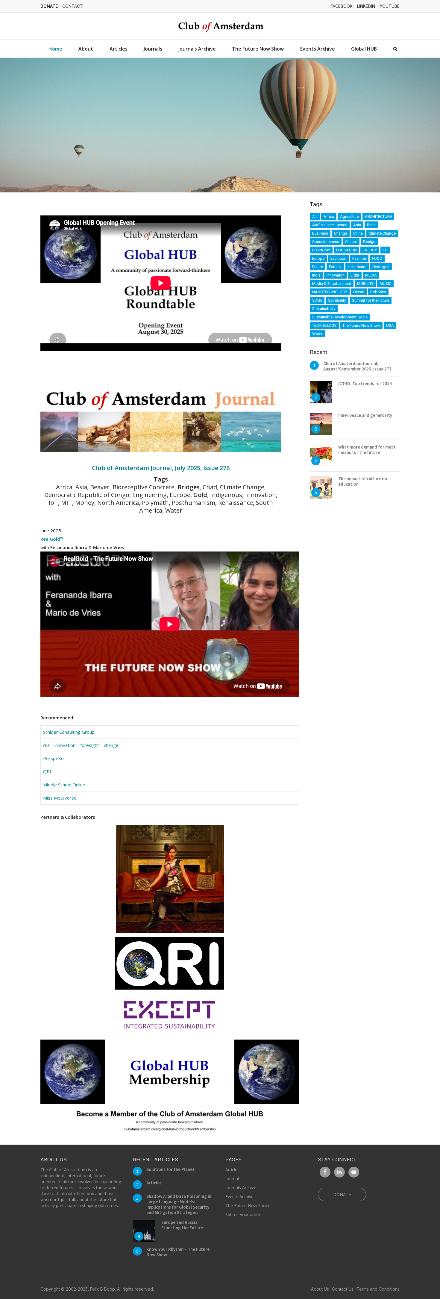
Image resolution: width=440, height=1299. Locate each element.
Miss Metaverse (60, 798)
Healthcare (357, 267)
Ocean (358, 292)
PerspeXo (53, 758)
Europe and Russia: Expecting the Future (182, 1224)
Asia (357, 225)
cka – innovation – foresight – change (81, 745)
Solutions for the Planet (170, 1169)
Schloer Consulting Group (69, 732)
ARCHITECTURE (378, 216)
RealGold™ (51, 539)
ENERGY (370, 250)
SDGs (317, 300)
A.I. (315, 216)
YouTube (390, 6)
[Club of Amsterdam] (220, 26)
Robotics (378, 292)
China (358, 233)
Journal (232, 1178)
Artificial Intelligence (329, 225)
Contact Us (342, 1289)
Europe (318, 258)
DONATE (49, 6)
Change (340, 233)
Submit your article (243, 1214)
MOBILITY (365, 283)
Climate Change (382, 233)
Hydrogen (380, 267)
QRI (47, 771)
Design (369, 241)
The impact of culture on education (362, 481)
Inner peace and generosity (365, 415)
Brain (371, 225)
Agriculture (349, 216)
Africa (329, 216)
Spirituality (337, 300)
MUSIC (385, 283)
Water (317, 334)
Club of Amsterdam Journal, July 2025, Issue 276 (161, 468)
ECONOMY (321, 250)
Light (355, 275)
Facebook (341, 6)
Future (317, 267)
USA (390, 325)
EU (385, 250)
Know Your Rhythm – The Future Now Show (178, 1251)
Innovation (336, 275)
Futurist (335, 267)
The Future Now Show (258, 48)
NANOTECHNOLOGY (329, 292)
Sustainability (323, 308)
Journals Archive (197, 48)
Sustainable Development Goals (340, 317)
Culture (351, 241)
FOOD (377, 258)
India (316, 275)
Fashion (359, 258)
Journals (153, 48)
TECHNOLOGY (324, 325)
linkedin (366, 6)
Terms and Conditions (378, 1289)
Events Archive (317, 48)
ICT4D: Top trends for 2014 (365, 383)
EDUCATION (346, 250)
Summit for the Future (370, 300)
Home (55, 48)
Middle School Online (64, 785)
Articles (119, 48)
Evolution (338, 258)
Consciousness (325, 241)
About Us (320, 1289)
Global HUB (364, 48)
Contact (72, 6)
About (85, 48)
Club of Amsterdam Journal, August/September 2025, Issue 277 (357, 366)
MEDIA (371, 275)
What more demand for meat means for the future (367, 449)
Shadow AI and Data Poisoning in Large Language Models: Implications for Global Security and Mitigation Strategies (178, 1204)
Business (320, 233)
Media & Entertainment (331, 283)
